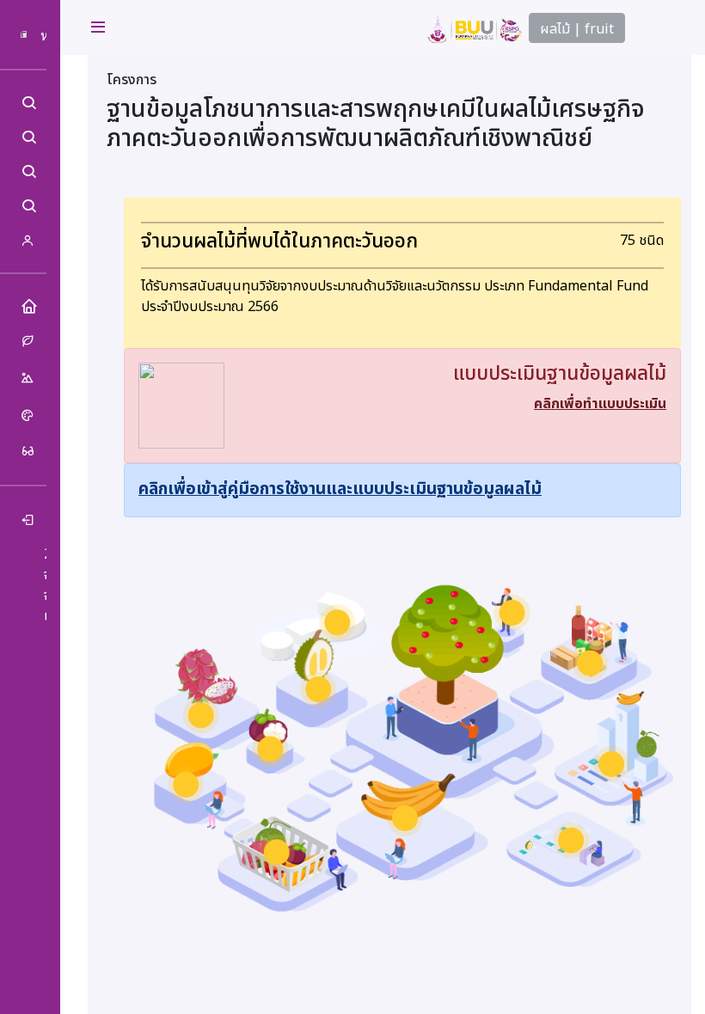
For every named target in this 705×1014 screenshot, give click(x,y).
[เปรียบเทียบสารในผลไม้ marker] (611, 764)
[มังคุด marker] (270, 749)
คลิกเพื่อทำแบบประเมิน (600, 404)
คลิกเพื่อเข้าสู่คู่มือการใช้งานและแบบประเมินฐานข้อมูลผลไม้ (340, 489)
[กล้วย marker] (405, 818)
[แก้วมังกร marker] (201, 715)
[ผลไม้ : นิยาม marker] (337, 622)
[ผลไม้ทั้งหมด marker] (277, 852)
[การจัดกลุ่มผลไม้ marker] (571, 840)
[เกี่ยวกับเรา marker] (512, 613)
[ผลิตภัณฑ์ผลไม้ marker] (590, 663)
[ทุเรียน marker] (318, 689)
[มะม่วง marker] (186, 784)
